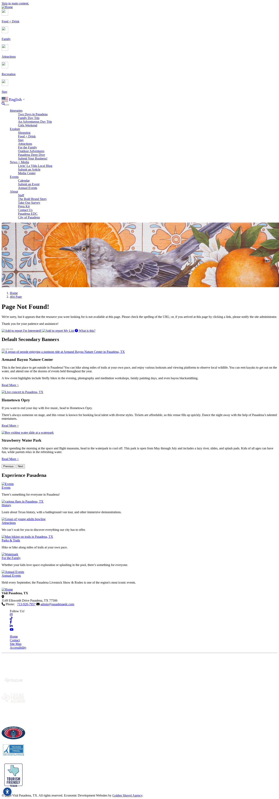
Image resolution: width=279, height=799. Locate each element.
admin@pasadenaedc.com (57, 604)
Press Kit (24, 206)
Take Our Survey (29, 202)
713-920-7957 (26, 604)
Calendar (24, 180)
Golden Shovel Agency (127, 795)
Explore (15, 129)
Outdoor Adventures (31, 151)
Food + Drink (27, 136)
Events (14, 177)
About (14, 191)
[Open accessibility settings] (7, 792)
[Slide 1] (3, 349)
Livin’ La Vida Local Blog (35, 166)
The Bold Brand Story (32, 199)
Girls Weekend (27, 125)
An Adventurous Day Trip (35, 121)
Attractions (25, 143)
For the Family (27, 147)
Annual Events (27, 188)
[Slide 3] (11, 349)
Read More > (10, 385)
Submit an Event (28, 184)
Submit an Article (29, 169)
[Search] (4, 103)
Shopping (24, 132)
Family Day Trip (28, 118)
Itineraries (16, 110)
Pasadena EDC (28, 213)
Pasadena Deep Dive (31, 154)
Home (14, 636)
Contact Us (25, 210)
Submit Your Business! (32, 158)
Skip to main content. (15, 3)
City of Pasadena (29, 217)
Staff (21, 195)
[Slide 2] (7, 349)
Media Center (27, 173)
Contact (15, 640)
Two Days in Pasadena (33, 114)
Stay (21, 140)
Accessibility (18, 647)
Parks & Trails (11, 540)
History (6, 505)
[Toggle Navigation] (7, 104)
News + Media (19, 162)
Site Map (15, 644)
